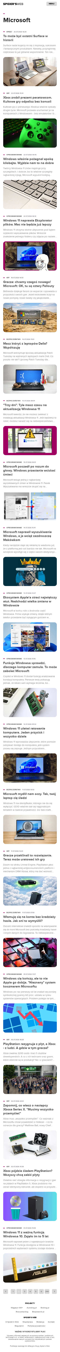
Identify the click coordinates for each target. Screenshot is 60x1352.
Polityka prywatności (36, 1326)
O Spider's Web (12, 1322)
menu (51, 4)
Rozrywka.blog (22, 1312)
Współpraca (28, 1322)
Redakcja (40, 1322)
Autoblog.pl (32, 1308)
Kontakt (51, 1322)
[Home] (13, 4)
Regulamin (19, 1326)
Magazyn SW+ (17, 1308)
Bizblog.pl (45, 1308)
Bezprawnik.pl (38, 1312)
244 (47, 1291)
